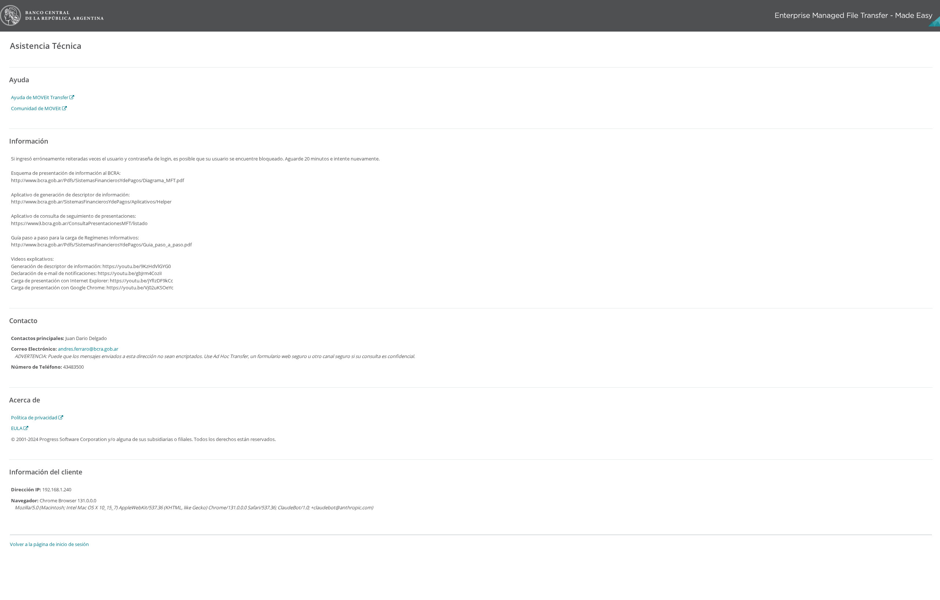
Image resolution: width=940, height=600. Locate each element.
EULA (17, 428)
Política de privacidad (34, 417)
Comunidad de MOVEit (36, 108)
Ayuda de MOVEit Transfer (40, 97)
